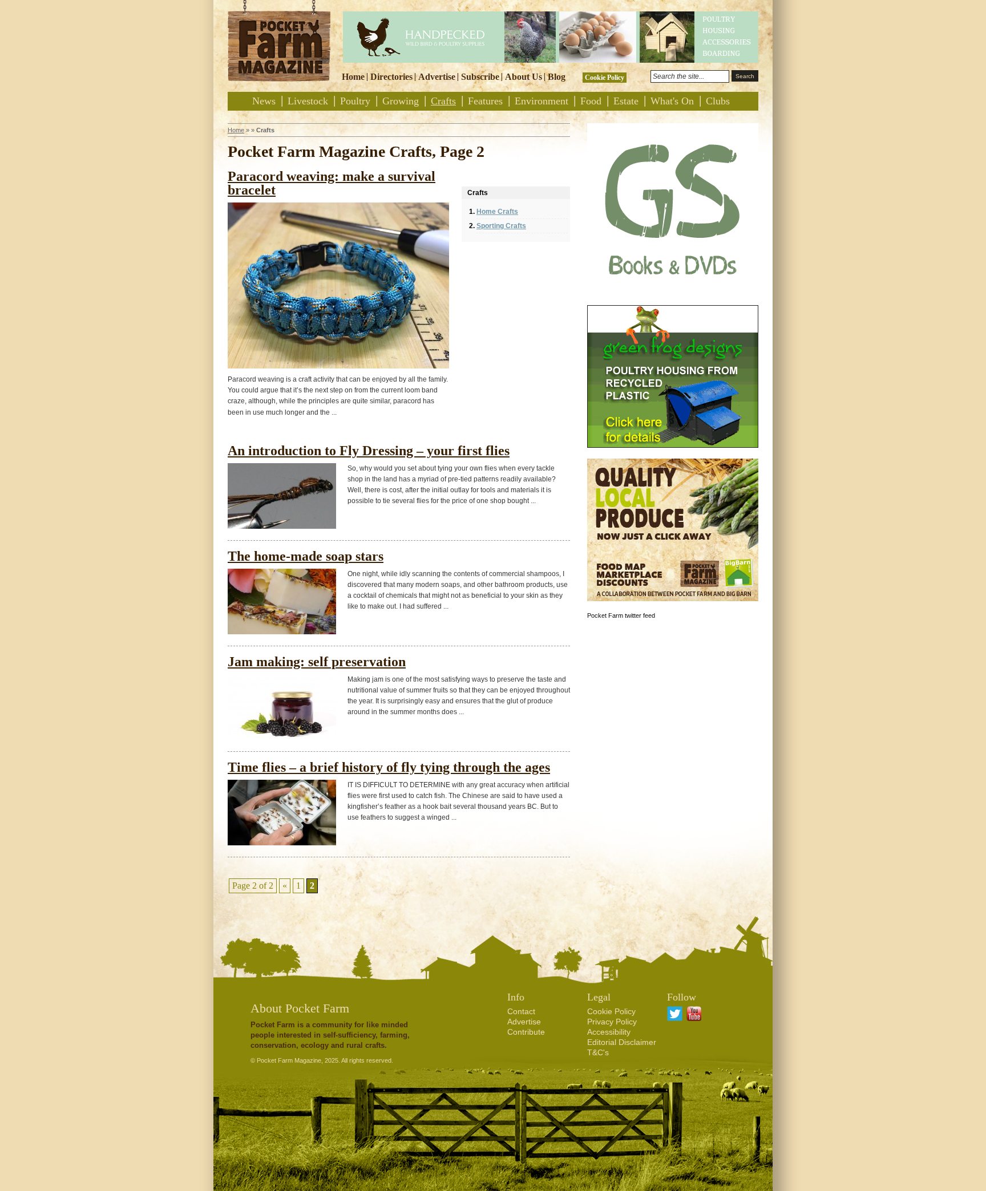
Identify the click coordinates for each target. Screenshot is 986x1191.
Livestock (308, 101)
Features (485, 101)
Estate (626, 101)
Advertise (436, 77)
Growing (400, 101)
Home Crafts (497, 212)
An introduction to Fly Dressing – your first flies (369, 450)
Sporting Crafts (501, 226)
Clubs (718, 101)
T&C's (598, 1052)
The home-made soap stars (305, 556)
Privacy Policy (612, 1021)
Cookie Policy (604, 78)
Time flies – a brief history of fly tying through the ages (389, 767)
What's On (672, 101)
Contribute (526, 1031)
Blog (556, 77)
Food (590, 101)
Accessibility (609, 1031)
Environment (541, 101)
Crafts (443, 101)
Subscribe (480, 77)
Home (353, 77)
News (264, 101)
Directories (391, 77)
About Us (523, 77)
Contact (521, 1011)
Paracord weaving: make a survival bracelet (331, 183)
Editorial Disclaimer (621, 1042)
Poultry (355, 101)
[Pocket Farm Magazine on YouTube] (694, 1018)
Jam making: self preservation (317, 661)
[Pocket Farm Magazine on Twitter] (674, 1018)
